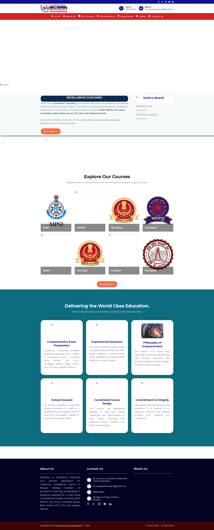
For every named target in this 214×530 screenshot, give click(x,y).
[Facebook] (159, 2)
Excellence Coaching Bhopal (69, 526)
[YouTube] (169, 2)
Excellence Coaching (146, 114)
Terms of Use (152, 526)
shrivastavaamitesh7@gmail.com (159, 9)
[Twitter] (162, 2)
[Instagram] (166, 2)
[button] (3, 52)
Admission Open (144, 106)
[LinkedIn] (173, 2)
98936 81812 (130, 9)
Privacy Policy (167, 526)
